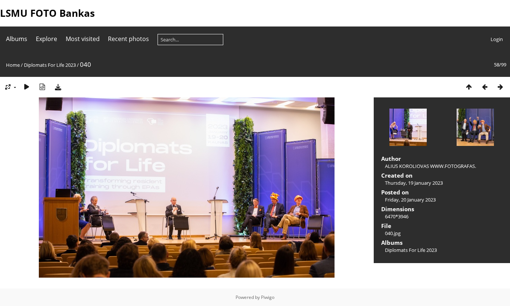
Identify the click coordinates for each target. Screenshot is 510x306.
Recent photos (128, 39)
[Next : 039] (500, 86)
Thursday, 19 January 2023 (414, 182)
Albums (16, 39)
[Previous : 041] (484, 86)
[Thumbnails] (469, 86)
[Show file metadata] (42, 86)
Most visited (83, 39)
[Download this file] (58, 86)
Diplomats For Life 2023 (50, 65)
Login (497, 39)
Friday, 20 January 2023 (410, 199)
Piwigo (267, 297)
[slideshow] (26, 86)
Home (13, 65)
